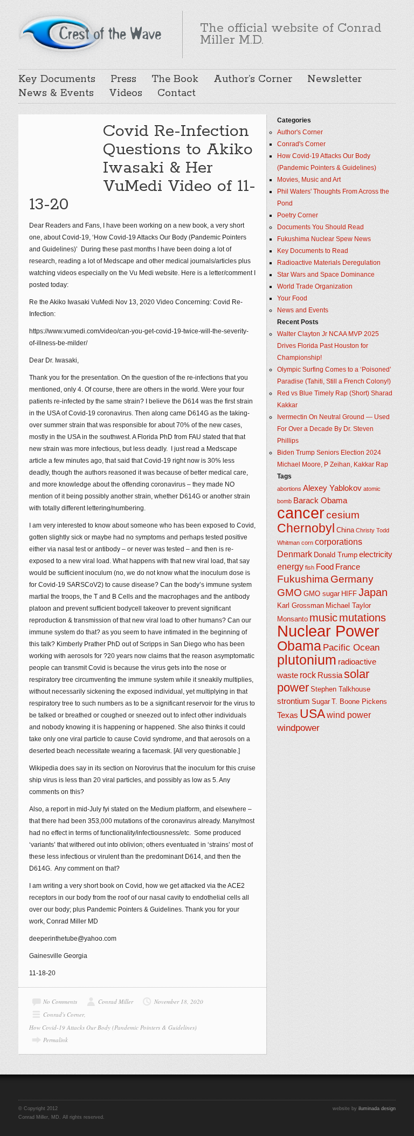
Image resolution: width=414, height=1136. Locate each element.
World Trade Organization (315, 286)
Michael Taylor (348, 605)
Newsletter (334, 79)
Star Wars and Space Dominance (326, 274)
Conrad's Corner (63, 1014)
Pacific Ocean (351, 647)
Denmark (294, 554)
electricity (375, 554)
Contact (176, 93)
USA (312, 714)
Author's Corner (300, 132)
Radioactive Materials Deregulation (329, 262)
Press (123, 79)
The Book (174, 79)
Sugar (321, 701)
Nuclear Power (328, 631)
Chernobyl (306, 528)
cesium (343, 515)
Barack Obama (320, 500)
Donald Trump (335, 555)
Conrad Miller (115, 1001)
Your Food (292, 298)
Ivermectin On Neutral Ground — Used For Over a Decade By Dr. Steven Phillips (333, 428)
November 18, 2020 (178, 1001)
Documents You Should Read (320, 227)
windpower (298, 727)
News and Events (302, 310)
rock (308, 675)
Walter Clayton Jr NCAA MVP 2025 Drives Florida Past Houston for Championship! (328, 345)
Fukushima (303, 579)
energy (290, 566)
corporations (338, 541)
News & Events (56, 93)
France (347, 567)
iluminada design (377, 1108)
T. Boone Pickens (359, 701)
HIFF (349, 594)
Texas (287, 715)
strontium (293, 701)
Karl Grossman (300, 605)
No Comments (60, 1001)
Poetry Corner (297, 215)
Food (325, 567)
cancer (301, 513)
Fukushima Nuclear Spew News (324, 239)
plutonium (306, 660)
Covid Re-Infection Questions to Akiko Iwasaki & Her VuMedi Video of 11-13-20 (142, 168)
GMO (289, 592)
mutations (362, 618)
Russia (330, 675)
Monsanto (292, 619)
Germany (352, 579)
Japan (373, 592)
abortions (289, 488)
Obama (299, 646)
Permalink (55, 1040)
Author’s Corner (252, 79)
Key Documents (56, 79)
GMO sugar (321, 594)
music (323, 618)
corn (307, 542)
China (345, 530)
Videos (125, 93)
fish (309, 567)
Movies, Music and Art (309, 179)
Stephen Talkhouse (340, 689)
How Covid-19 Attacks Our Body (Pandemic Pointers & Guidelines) (113, 1027)
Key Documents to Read (312, 251)
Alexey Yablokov (332, 488)
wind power (349, 715)
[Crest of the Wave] (91, 33)
